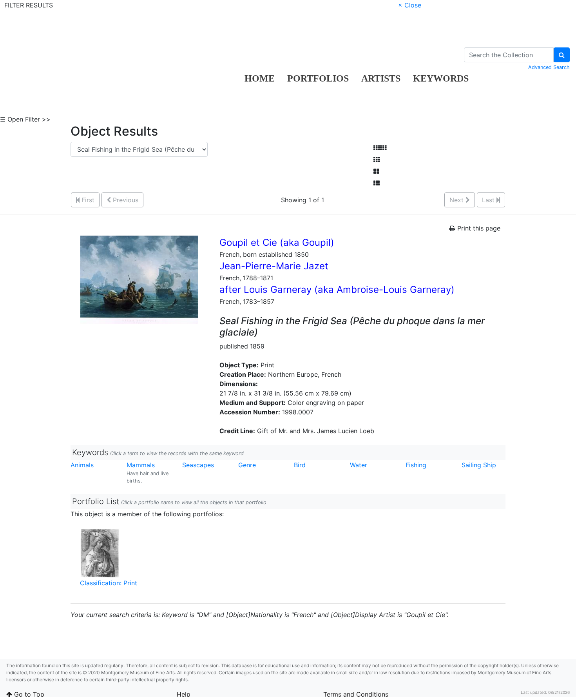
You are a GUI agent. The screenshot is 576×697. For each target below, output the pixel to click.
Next (457, 200)
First (87, 200)
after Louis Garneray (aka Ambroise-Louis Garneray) (337, 289)
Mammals (141, 465)
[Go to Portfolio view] (376, 171)
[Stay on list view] (376, 183)
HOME (260, 78)
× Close (409, 5)
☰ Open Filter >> (25, 119)
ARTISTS (380, 78)
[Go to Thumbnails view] (376, 159)
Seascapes (198, 465)
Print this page (477, 228)
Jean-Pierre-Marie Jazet (273, 266)
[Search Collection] (562, 54)
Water (358, 465)
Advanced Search (549, 67)
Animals (82, 465)
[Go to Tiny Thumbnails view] (379, 148)
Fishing (416, 465)
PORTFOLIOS (318, 78)
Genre (247, 465)
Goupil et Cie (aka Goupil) (276, 242)
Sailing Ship (479, 465)
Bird (300, 465)
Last (489, 200)
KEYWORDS (441, 78)
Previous (124, 200)
